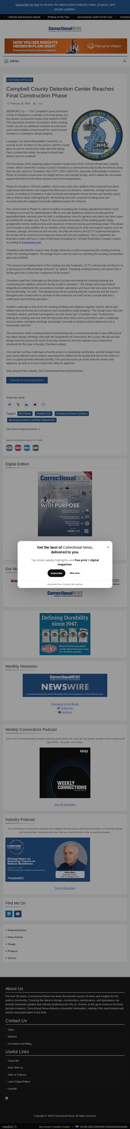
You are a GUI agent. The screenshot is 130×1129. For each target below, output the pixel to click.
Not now (75, 573)
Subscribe (56, 573)
